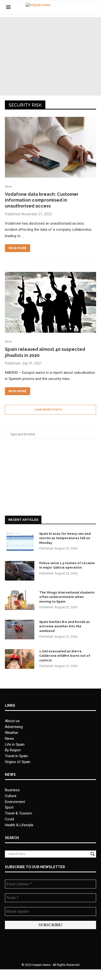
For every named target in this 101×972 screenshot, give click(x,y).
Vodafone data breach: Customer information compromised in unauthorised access (41, 200)
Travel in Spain (16, 756)
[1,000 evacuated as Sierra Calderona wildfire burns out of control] (19, 659)
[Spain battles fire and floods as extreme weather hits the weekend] (19, 629)
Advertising (14, 727)
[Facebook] (74, 7)
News (9, 738)
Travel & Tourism (18, 813)
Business (12, 790)
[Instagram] (85, 7)
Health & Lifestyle (19, 825)
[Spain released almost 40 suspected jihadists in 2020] (50, 302)
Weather (11, 732)
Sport (9, 807)
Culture (10, 796)
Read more (17, 248)
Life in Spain (15, 744)
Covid (9, 819)
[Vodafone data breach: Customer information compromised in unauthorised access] (50, 147)
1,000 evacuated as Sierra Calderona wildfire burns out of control (64, 655)
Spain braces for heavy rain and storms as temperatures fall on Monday (65, 538)
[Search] (92, 7)
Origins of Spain (17, 762)
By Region (13, 750)
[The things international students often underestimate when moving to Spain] (19, 600)
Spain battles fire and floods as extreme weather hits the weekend (64, 626)
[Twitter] (79, 7)
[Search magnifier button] (92, 853)
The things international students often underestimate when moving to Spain (67, 597)
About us (12, 721)
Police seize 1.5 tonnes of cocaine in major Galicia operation (67, 565)
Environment (15, 802)
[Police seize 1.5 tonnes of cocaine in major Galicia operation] (19, 571)
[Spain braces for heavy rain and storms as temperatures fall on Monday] (19, 541)
